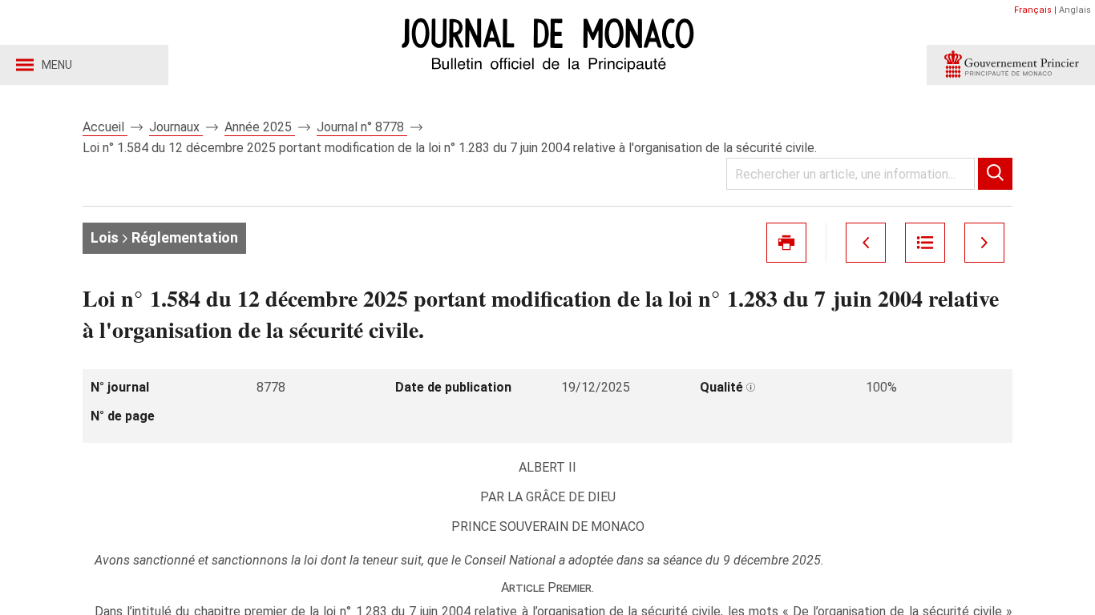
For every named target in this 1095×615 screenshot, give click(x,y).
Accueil (105, 127)
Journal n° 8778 (362, 127)
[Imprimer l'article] (786, 243)
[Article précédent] (866, 243)
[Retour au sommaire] (925, 243)
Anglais (1075, 10)
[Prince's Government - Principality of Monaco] (1011, 65)
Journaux (176, 127)
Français (1033, 10)
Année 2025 (259, 127)
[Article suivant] (984, 243)
